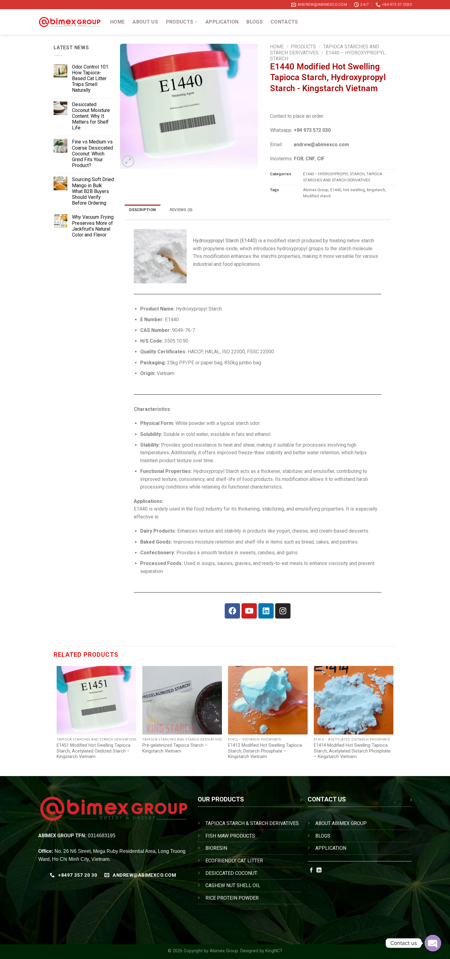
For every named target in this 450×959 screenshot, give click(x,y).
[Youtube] (249, 611)
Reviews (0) (181, 209)
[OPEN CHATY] (433, 943)
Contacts (284, 22)
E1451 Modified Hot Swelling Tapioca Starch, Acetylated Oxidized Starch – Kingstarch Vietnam (93, 751)
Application (222, 22)
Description (142, 209)
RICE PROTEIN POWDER (232, 898)
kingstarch (376, 190)
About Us (145, 22)
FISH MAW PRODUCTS (230, 836)
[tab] (143, 210)
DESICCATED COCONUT (231, 873)
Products (179, 22)
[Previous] (57, 718)
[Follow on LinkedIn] (319, 870)
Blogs (254, 22)
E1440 (335, 190)
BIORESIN (216, 848)
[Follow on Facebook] (311, 870)
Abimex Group (315, 190)
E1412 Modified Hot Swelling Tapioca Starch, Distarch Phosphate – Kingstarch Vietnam (265, 751)
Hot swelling (354, 190)
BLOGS (322, 836)
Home (117, 22)
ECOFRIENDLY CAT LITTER (234, 861)
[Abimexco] (69, 22)
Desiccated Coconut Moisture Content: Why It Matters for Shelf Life (91, 116)
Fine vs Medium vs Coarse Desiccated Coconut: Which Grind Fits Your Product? (92, 153)
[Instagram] (283, 611)
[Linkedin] (266, 611)
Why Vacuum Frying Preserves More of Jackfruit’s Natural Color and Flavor (93, 226)
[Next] (393, 718)
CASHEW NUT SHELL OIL (232, 885)
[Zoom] (128, 161)
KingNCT (274, 950)
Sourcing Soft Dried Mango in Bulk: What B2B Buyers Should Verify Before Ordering (93, 191)
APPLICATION (330, 848)
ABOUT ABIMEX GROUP (341, 823)
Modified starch (317, 196)
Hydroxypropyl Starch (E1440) (225, 240)
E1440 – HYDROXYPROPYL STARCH (334, 174)
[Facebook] (232, 611)
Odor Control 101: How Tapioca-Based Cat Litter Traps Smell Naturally (90, 78)
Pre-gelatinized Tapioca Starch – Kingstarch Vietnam (175, 748)
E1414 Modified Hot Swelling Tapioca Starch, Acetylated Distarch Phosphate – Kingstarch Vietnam (352, 751)
